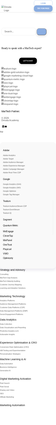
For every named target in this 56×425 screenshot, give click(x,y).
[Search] (42, 31)
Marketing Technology (12, 296)
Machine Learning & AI (13, 359)
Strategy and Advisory (12, 269)
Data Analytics (8, 319)
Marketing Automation (12, 405)
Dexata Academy (10, 120)
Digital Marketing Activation (15, 378)
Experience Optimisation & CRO (18, 342)
